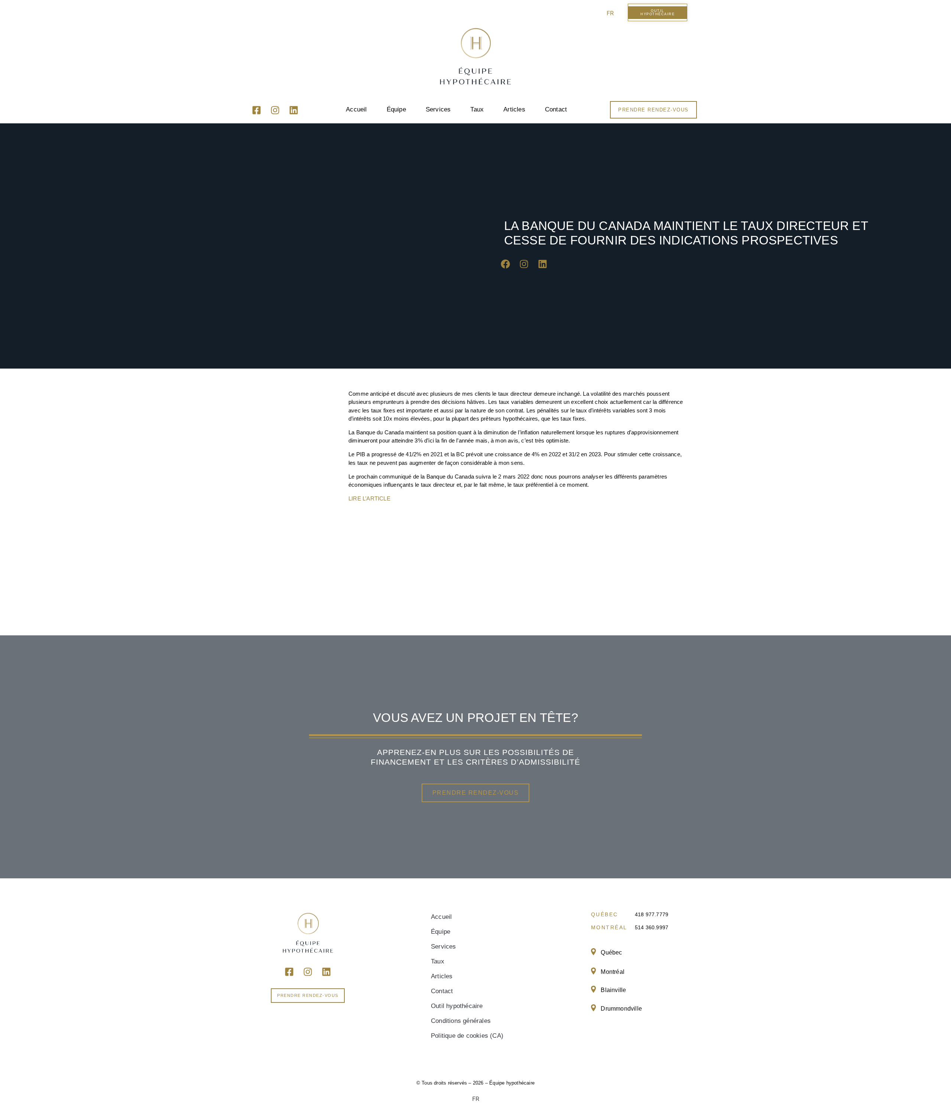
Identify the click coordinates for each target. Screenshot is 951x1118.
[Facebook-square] (256, 110)
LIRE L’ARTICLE (369, 498)
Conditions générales (461, 1020)
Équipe (396, 109)
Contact (556, 109)
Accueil (356, 109)
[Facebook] (505, 264)
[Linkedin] (294, 110)
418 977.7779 (651, 914)
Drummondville (621, 1008)
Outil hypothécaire (457, 1006)
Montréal (612, 972)
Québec (611, 952)
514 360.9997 (651, 927)
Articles (514, 109)
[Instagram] (275, 110)
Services (438, 109)
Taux (477, 109)
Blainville (613, 990)
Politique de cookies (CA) (467, 1035)
